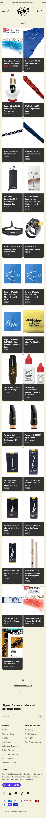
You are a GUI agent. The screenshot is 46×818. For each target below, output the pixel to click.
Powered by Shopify (21, 811)
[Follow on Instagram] (10, 793)
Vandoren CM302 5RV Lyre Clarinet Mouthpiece (33, 437)
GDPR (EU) (29, 738)
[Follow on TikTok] (22, 793)
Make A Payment (8, 750)
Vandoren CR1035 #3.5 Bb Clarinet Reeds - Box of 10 (10, 482)
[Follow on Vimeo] (28, 793)
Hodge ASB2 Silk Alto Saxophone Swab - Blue (33, 63)
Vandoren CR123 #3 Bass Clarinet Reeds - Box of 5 (33, 482)
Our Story (5, 738)
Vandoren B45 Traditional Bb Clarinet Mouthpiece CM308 (12, 437)
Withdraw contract (9, 762)
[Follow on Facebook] (4, 793)
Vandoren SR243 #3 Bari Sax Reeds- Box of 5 (11, 573)
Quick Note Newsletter (10, 746)
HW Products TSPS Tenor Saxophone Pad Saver (33, 153)
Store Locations (8, 734)
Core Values (6, 742)
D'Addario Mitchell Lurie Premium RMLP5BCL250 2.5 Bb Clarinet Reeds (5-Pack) (33, 201)
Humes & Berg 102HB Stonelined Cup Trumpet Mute (12, 108)
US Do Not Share (31, 734)
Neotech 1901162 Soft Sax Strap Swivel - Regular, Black (12, 249)
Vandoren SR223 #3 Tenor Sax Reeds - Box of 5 (32, 528)
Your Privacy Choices (10, 754)
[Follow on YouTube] (16, 793)
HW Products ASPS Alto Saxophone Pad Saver (32, 108)
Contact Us (6, 730)
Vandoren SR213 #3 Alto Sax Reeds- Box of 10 (11, 528)
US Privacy (29, 730)
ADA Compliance (8, 758)
